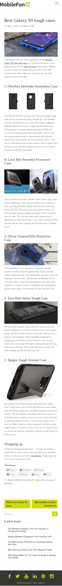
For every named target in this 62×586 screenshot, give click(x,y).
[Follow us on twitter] (17, 576)
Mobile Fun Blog (23, 583)
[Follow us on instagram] (52, 576)
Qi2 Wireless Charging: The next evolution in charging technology (28, 529)
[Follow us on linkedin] (35, 576)
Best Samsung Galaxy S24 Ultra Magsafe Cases (30, 549)
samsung (49, 480)
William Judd (28, 26)
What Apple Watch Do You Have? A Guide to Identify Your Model (32, 556)
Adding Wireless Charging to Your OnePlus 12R (29, 536)
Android (10, 480)
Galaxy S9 (39, 480)
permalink (8, 483)
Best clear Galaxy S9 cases (16, 504)
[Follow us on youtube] (26, 576)
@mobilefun (36, 456)
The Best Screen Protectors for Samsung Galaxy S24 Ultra (30, 543)
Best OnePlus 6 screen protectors (45, 504)
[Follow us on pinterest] (43, 576)
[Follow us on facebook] (9, 576)
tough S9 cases (30, 67)
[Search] (55, 513)
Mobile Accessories (23, 480)
